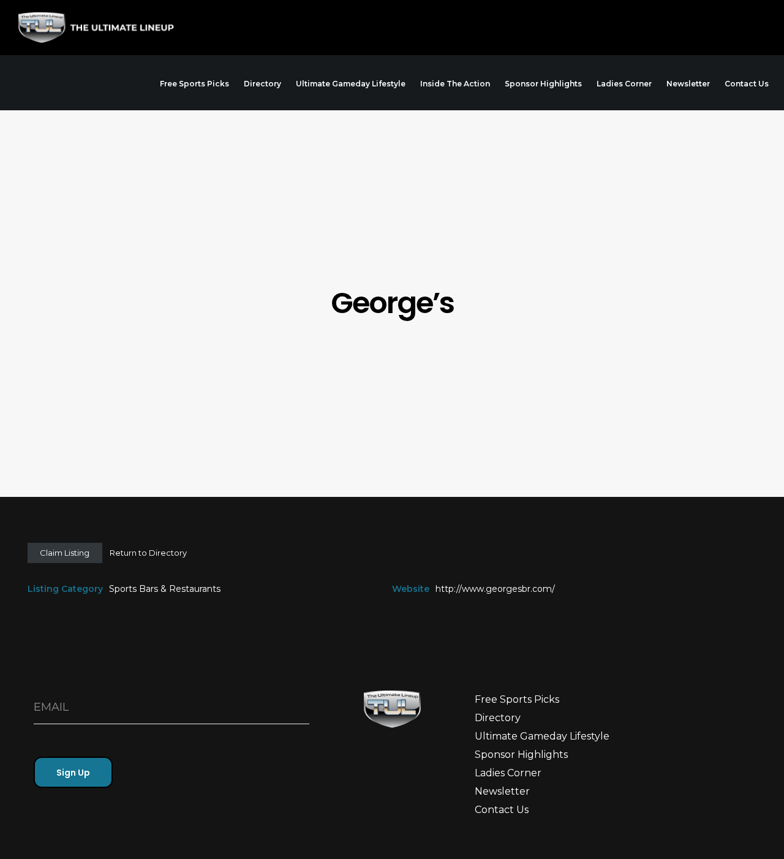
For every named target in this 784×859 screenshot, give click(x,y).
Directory (498, 718)
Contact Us (502, 809)
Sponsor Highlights (521, 754)
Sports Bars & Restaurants (165, 588)
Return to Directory (148, 553)
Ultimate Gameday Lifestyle (542, 736)
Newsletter (502, 791)
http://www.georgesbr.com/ (495, 588)
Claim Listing (64, 553)
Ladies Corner (508, 773)
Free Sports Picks (517, 699)
